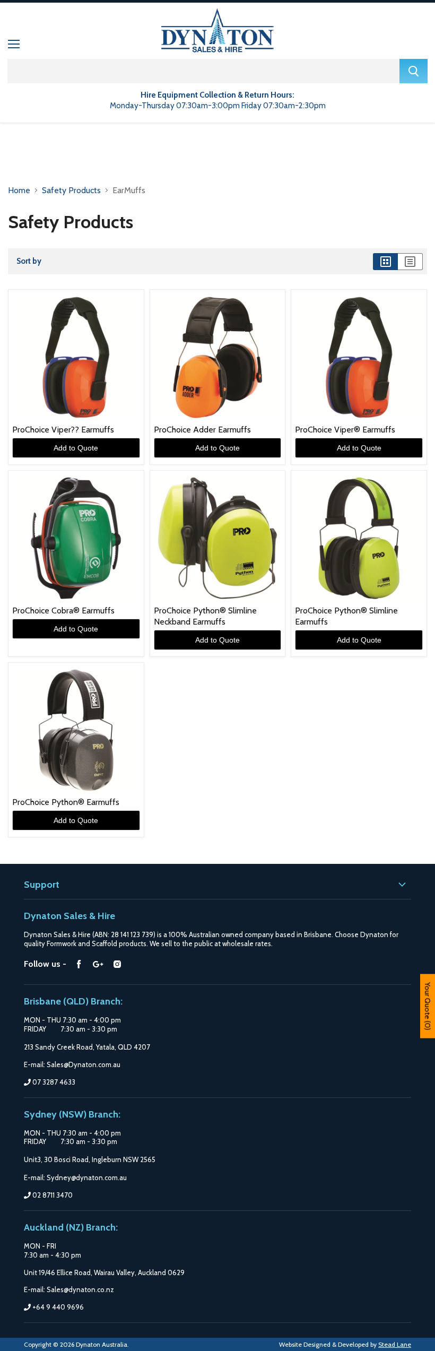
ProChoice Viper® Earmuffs (345, 430)
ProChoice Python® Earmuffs (65, 802)
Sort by (28, 261)
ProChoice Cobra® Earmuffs (63, 610)
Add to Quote (76, 448)
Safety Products (71, 190)
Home (19, 190)
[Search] (413, 71)
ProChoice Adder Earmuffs (202, 430)
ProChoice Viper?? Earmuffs (63, 430)
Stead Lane (394, 1344)
